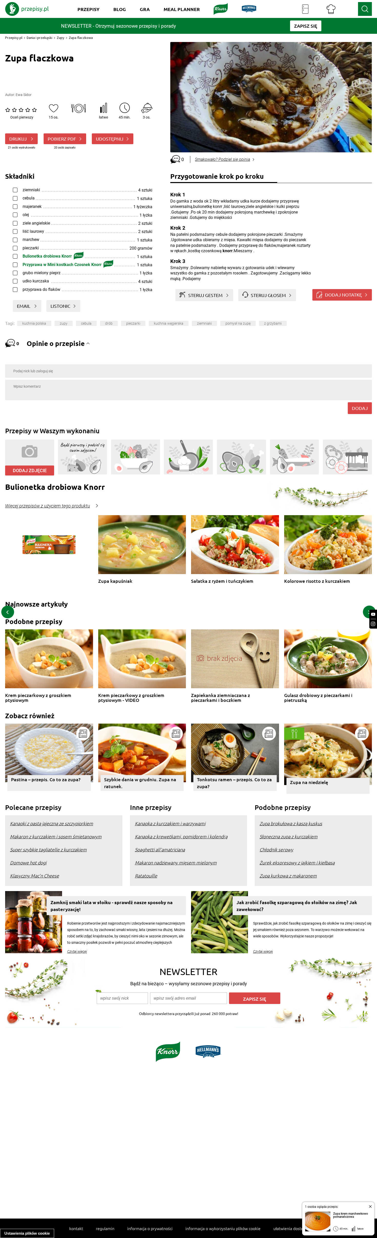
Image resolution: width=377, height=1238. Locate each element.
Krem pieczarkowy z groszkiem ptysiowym (38, 698)
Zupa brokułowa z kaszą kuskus (291, 823)
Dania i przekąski (39, 37)
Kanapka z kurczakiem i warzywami (170, 823)
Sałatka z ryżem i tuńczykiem (222, 581)
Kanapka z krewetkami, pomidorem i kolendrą (181, 836)
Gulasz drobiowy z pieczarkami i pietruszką (318, 698)
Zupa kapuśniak (115, 581)
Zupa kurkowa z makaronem (288, 875)
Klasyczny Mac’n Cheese (34, 875)
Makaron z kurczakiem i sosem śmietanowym (56, 836)
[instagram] (373, 624)
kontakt (76, 1228)
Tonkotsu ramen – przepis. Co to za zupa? (234, 782)
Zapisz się (254, 999)
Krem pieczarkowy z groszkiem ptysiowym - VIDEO (131, 698)
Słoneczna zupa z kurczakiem (289, 836)
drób (109, 323)
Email (24, 306)
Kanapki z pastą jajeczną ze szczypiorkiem (51, 823)
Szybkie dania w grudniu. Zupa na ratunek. (140, 782)
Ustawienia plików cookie (27, 1233)
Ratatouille (146, 875)
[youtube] (373, 614)
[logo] (27, 9)
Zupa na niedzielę (309, 782)
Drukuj (18, 138)
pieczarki (133, 323)
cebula (86, 323)
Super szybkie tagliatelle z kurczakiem (48, 849)
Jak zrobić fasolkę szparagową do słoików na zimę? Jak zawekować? (296, 905)
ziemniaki (204, 323)
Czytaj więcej (77, 951)
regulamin (105, 1228)
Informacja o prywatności (150, 1228)
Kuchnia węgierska (168, 323)
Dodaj (360, 408)
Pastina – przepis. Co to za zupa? (46, 779)
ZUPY (63, 323)
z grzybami (273, 323)
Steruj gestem (205, 295)
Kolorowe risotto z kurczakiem (317, 581)
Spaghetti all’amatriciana (160, 849)
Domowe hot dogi (28, 862)
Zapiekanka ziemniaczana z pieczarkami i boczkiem (220, 698)
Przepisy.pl (13, 37)
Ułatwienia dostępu (290, 1228)
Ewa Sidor (24, 95)
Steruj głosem (268, 295)
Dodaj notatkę (343, 294)
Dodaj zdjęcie (30, 470)
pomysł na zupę (238, 323)
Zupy (60, 37)
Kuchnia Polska (34, 323)
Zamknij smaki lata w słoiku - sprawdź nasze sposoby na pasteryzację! (112, 905)
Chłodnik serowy (276, 849)
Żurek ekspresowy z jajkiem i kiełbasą (297, 862)
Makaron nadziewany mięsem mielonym (176, 862)
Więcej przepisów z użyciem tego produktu (47, 506)
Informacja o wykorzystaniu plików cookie (223, 1228)
